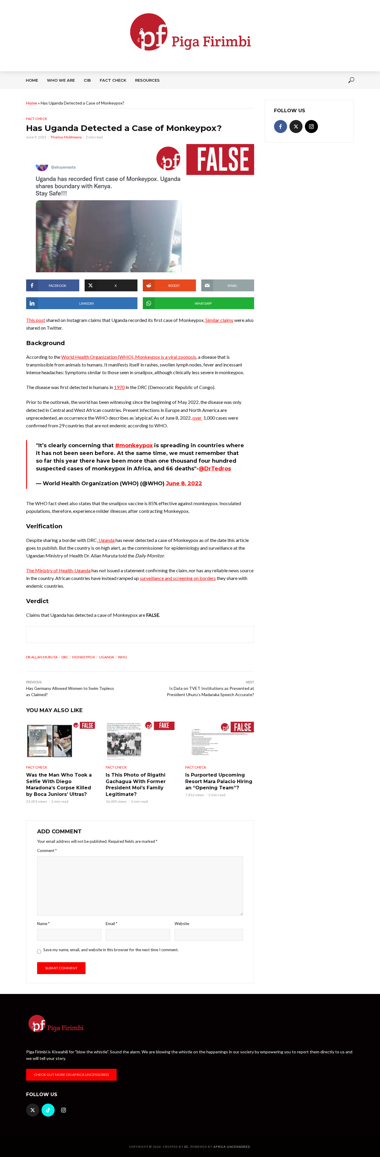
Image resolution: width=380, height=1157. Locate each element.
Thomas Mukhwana (66, 137)
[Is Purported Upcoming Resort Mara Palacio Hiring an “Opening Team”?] (219, 741)
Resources (147, 80)
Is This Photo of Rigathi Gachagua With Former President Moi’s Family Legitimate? (136, 784)
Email (111, 923)
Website (182, 923)
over (197, 418)
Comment (47, 850)
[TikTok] (48, 1110)
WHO (122, 657)
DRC (64, 657)
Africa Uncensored (231, 1146)
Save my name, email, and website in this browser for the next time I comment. (110, 949)
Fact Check (113, 80)
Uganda (106, 657)
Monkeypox (83, 657)
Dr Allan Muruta (42, 657)
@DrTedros (215, 468)
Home (32, 80)
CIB (87, 80)
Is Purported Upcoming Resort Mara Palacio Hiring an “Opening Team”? (218, 781)
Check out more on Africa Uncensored (71, 1074)
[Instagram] (311, 126)
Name (43, 923)
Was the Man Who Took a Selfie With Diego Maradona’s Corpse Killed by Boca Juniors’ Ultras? (59, 784)
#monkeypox (134, 445)
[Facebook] (280, 126)
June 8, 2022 (184, 483)
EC (186, 1146)
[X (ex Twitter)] (296, 126)
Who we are (61, 80)
